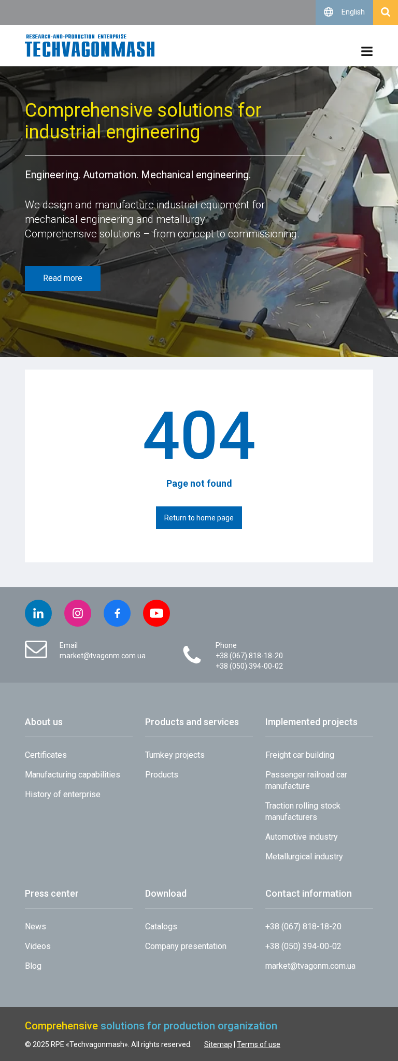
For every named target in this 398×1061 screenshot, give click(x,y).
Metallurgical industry (304, 856)
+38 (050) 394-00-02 (249, 666)
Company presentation (185, 946)
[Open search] (385, 12)
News (35, 926)
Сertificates (46, 755)
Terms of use (258, 1044)
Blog (33, 966)
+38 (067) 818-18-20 (249, 656)
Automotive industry (301, 837)
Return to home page (199, 518)
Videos (38, 946)
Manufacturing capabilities (72, 775)
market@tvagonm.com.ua (103, 656)
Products (161, 775)
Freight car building (299, 755)
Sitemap (218, 1044)
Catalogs (161, 926)
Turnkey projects (175, 755)
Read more (62, 278)
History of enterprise (63, 794)
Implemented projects (311, 721)
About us (44, 721)
